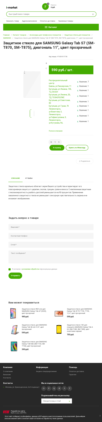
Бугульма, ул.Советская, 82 (59, 101)
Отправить (15, 276)
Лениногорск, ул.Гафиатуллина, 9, (57, 115)
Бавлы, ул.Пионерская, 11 (60, 86)
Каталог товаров (19, 35)
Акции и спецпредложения (46, 371)
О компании (8, 371)
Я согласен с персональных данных (34, 269)
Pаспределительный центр (58, 81)
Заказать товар (12, 21)
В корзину (57, 148)
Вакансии (7, 375)
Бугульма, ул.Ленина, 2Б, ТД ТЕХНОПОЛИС (60, 96)
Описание (15, 178)
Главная (6, 35)
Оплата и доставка (47, 21)
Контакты (7, 378)
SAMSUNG (7, 38)
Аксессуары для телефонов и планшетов (45, 35)
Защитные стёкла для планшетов (77, 35)
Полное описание (55, 131)
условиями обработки (30, 269)
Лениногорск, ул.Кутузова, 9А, (56, 121)
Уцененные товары (65, 21)
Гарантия (72, 375)
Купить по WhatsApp (77, 148)
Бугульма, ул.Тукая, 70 (59, 106)
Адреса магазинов (29, 21)
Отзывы (28, 178)
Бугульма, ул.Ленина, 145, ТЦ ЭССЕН (60, 90)
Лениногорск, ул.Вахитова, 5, (55, 110)
